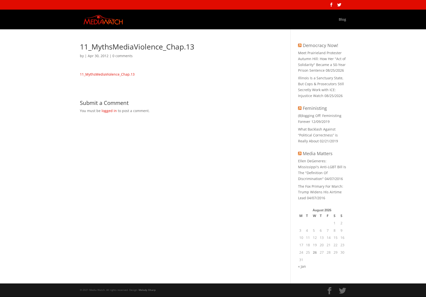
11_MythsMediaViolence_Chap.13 (107, 74)
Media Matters (318, 153)
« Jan (302, 266)
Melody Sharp (147, 290)
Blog (342, 20)
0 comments (122, 55)
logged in (109, 110)
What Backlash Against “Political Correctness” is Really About (318, 135)
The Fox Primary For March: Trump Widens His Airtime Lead (320, 192)
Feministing (315, 108)
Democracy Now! (320, 45)
